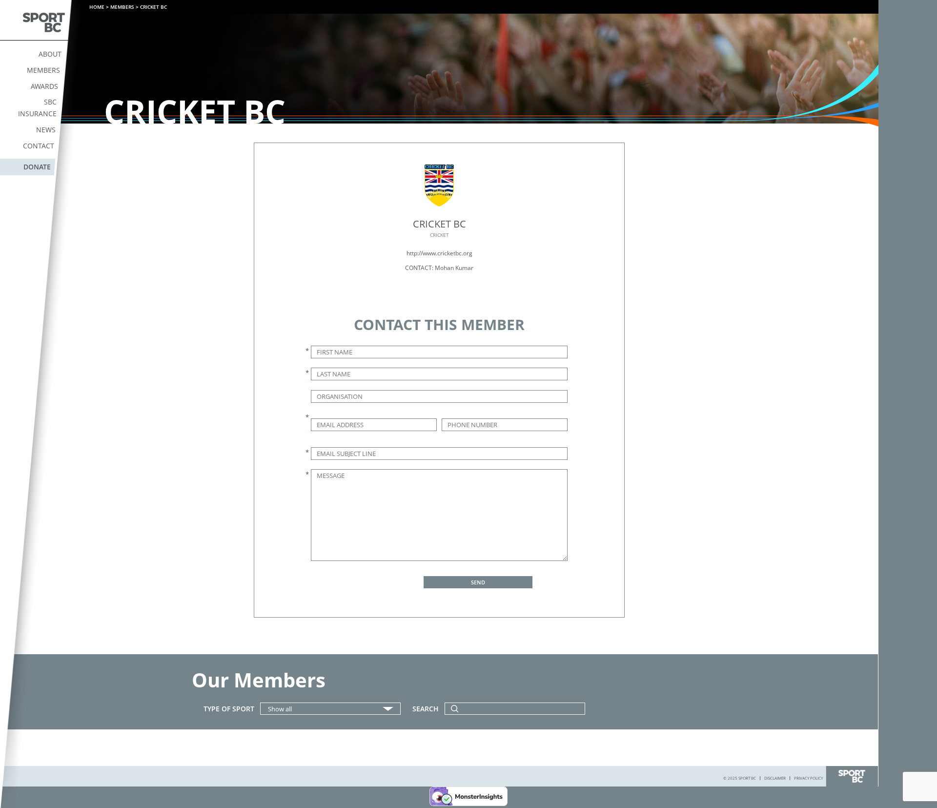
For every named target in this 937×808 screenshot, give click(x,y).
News (46, 129)
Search (425, 708)
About (50, 54)
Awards (44, 86)
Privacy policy (808, 778)
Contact (38, 145)
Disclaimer (775, 778)
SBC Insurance (37, 107)
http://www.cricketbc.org (439, 253)
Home (96, 6)
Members (43, 70)
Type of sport (229, 708)
